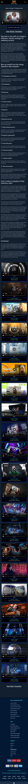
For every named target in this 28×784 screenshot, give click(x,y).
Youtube (18, 760)
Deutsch (23, 776)
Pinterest (14, 760)
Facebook (9, 760)
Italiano (18, 776)
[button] (14, 270)
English (4, 776)
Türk (16, 778)
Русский (24, 778)
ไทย (12, 778)
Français (9, 776)
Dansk (9, 778)
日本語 (19, 778)
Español (14, 776)
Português (4, 778)
